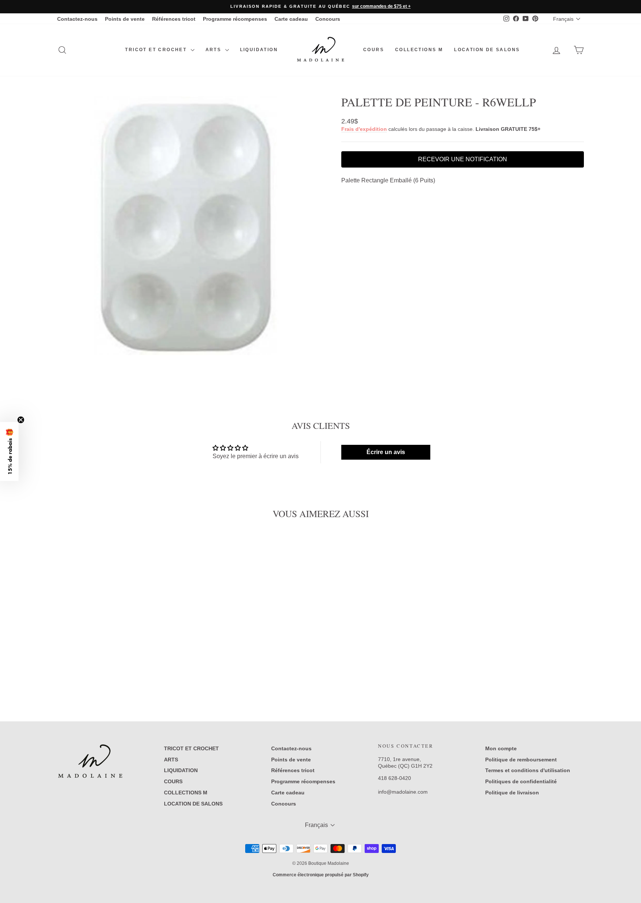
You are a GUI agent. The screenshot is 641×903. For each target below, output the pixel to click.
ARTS (214, 49)
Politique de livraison (512, 793)
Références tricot (173, 19)
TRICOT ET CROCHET (156, 49)
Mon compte (501, 748)
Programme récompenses (235, 19)
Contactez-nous (77, 19)
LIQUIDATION (259, 49)
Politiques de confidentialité (521, 781)
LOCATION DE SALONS (487, 49)
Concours (327, 19)
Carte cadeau (291, 19)
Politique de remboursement (521, 760)
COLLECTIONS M (419, 49)
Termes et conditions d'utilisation (527, 770)
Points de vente (125, 19)
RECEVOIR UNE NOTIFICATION (462, 159)
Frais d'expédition (364, 129)
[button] (9, 451)
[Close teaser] (20, 420)
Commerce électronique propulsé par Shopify (321, 874)
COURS (373, 49)
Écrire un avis (385, 452)
